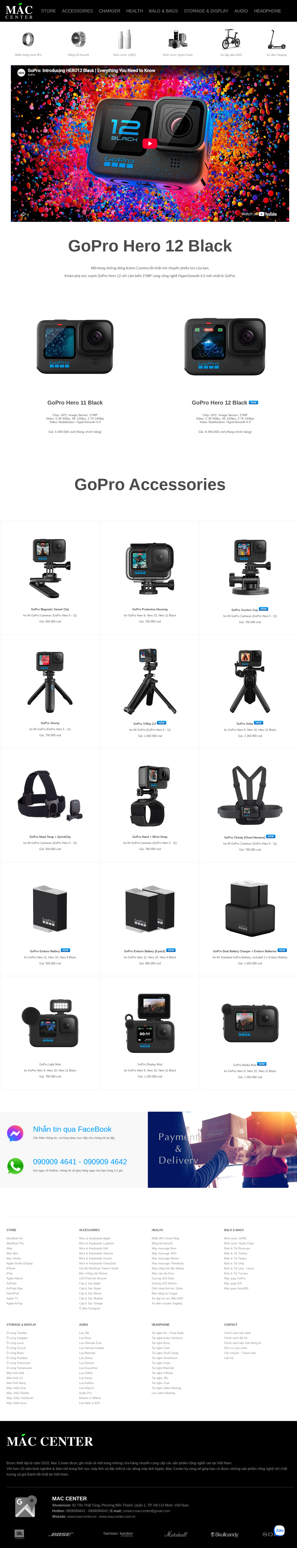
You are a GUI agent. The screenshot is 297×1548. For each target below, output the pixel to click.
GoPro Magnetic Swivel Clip (50, 609)
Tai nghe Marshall (163, 1368)
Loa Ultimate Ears (90, 1343)
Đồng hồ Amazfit (78, 55)
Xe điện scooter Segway (167, 1303)
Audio (241, 10)
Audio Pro (85, 1393)
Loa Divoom (86, 1363)
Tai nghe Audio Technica (167, 1338)
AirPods (12, 1283)
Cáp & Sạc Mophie (91, 1298)
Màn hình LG (15, 1378)
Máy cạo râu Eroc (163, 1273)
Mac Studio (14, 1258)
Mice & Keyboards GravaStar (97, 1263)
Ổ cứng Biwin (15, 1353)
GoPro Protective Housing (150, 609)
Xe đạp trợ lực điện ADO (167, 1298)
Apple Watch (15, 1278)
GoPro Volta (245, 723)
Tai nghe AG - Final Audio (168, 1333)
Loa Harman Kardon (91, 1348)
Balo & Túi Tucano (236, 1273)
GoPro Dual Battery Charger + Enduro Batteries (245, 951)
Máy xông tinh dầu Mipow (168, 1268)
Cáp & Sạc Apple (90, 1283)
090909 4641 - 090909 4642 (80, 1161)
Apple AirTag (14, 1303)
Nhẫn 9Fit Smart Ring (165, 1238)
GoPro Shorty (50, 723)
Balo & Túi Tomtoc (236, 1253)
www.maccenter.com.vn (117, 1516)
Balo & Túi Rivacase (237, 1248)
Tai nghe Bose (161, 1343)
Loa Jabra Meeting (163, 1393)
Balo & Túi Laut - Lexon (239, 1268)
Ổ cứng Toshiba (17, 1333)
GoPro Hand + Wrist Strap (149, 836)
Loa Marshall (87, 1353)
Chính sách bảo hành (237, 1333)
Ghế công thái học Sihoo (167, 1288)
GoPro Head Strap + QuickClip (50, 836)
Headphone (267, 10)
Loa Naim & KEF (89, 1403)
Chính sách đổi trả (235, 1338)
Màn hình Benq (16, 1383)
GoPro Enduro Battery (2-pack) (144, 951)
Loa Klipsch (86, 1388)
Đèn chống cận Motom (93, 1273)
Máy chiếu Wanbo (18, 1393)
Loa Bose (85, 1338)
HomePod (13, 1293)
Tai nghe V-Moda (162, 1373)
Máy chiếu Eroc (16, 1388)
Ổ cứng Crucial (16, 1348)
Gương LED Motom (164, 1283)
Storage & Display (206, 10)
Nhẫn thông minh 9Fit (28, 55)
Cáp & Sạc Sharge (91, 1303)
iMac (10, 1248)
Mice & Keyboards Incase (95, 1258)
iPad (9, 1273)
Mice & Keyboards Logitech (96, 1243)
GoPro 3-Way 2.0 (144, 723)
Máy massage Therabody (168, 1263)
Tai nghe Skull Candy (165, 1353)
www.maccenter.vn (81, 1516)
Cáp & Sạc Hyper (90, 1288)
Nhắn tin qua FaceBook (72, 1129)
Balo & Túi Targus (235, 1258)
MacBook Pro (15, 1243)
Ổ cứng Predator (17, 1358)
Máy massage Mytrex (165, 1258)
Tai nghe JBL (160, 1378)
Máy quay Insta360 (236, 1288)
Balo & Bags (163, 10)
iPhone (11, 1268)
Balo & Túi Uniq (234, 1263)
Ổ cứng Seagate (17, 1338)
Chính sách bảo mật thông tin (242, 1343)
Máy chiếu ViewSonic (20, 1398)
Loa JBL (84, 1333)
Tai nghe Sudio (161, 1363)
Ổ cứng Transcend (18, 1363)
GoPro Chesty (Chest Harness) (244, 837)
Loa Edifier (86, 1373)
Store (48, 10)
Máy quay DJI (233, 1283)
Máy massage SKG (164, 1253)
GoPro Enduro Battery (45, 951)
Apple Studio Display (20, 1263)
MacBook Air (15, 1238)
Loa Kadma (86, 1383)
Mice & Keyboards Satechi (96, 1253)
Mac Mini (12, 1253)
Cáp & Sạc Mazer (90, 1293)
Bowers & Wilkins (90, 1398)
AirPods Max (15, 1288)
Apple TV (12, 1298)
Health (134, 10)
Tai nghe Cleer (161, 1348)
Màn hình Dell (15, 1373)
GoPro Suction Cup (245, 610)
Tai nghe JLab (160, 1383)
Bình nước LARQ (124, 55)
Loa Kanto (85, 1378)
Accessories (77, 10)
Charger (109, 10)
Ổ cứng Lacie (15, 1343)
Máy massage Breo (164, 1248)
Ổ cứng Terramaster (19, 1368)
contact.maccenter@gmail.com (146, 1511)
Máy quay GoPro (234, 1278)
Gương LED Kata (163, 1278)
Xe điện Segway (277, 55)
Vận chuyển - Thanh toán (240, 1353)
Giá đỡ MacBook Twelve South (98, 1268)
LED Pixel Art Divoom (93, 1278)
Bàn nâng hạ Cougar (164, 1293)
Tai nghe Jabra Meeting (166, 1388)
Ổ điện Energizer (89, 1308)
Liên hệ (228, 1358)
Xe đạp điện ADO (231, 55)
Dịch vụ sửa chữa (235, 1348)
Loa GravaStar (88, 1368)
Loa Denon (86, 1358)
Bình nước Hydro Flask (178, 55)
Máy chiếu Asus (17, 1403)
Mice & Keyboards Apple (94, 1238)
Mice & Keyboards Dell (93, 1248)
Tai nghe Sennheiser (164, 1358)
